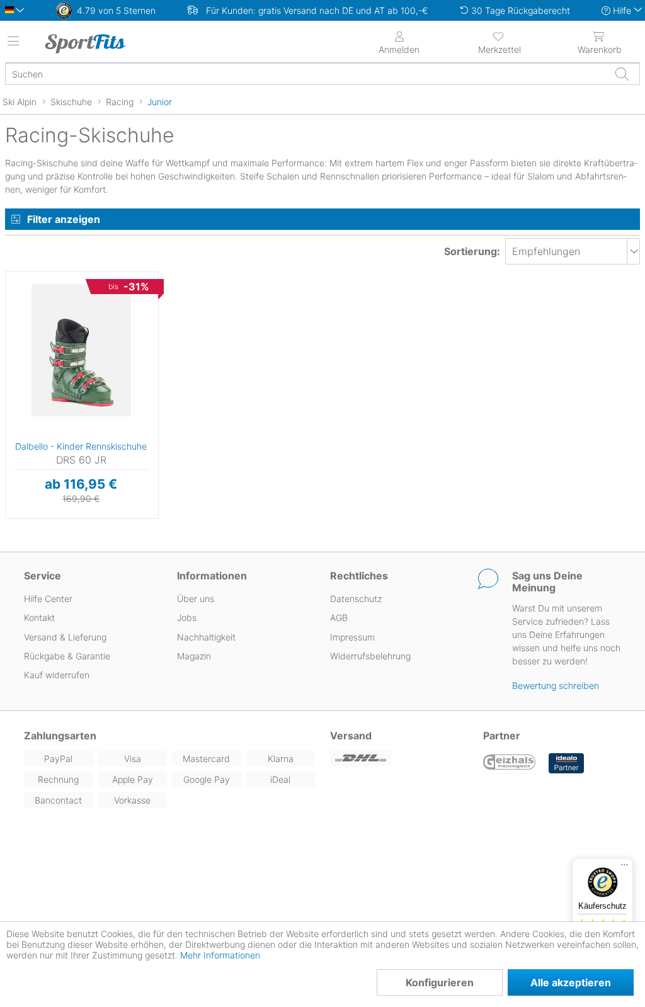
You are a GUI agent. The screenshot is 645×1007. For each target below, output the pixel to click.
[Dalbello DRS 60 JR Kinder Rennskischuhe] (81, 350)
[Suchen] (621, 73)
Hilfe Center (48, 598)
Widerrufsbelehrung (370, 656)
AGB (339, 617)
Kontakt (39, 617)
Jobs (187, 617)
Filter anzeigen (63, 219)
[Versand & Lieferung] (399, 758)
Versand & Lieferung (65, 637)
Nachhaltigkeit (206, 637)
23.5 (15, 351)
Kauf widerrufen (56, 674)
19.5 (15, 275)
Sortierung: (472, 251)
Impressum (352, 637)
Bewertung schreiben (555, 685)
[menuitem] (499, 41)
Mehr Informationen (220, 955)
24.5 (15, 369)
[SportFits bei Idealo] (566, 763)
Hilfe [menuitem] (622, 10)
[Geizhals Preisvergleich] (509, 763)
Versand (351, 735)
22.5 (15, 332)
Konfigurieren (440, 982)
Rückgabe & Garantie (67, 656)
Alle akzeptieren (570, 982)
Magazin (194, 656)
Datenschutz (356, 598)
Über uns (195, 598)
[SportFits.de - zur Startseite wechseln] (116, 43)
